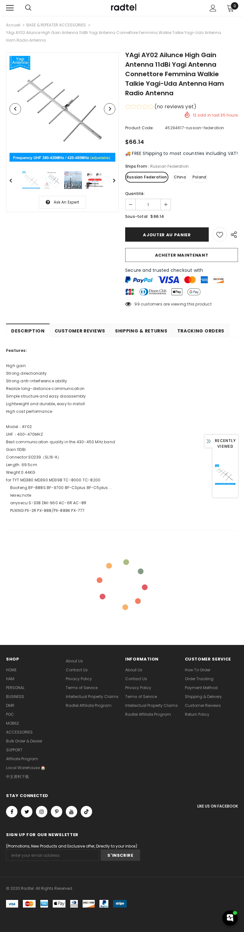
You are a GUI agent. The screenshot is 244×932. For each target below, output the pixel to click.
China (180, 177)
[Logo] (123, 8)
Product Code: (139, 128)
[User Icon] (213, 8)
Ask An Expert (66, 202)
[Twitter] (26, 811)
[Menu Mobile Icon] (10, 8)
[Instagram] (41, 811)
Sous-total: (136, 216)
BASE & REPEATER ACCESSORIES (56, 25)
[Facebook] (11, 811)
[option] (62, 109)
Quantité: (135, 193)
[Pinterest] (56, 811)
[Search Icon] (28, 8)
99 (136, 304)
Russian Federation (146, 177)
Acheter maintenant (181, 255)
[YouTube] (71, 811)
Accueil (13, 25)
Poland (199, 177)
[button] (160, 107)
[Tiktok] (86, 811)
